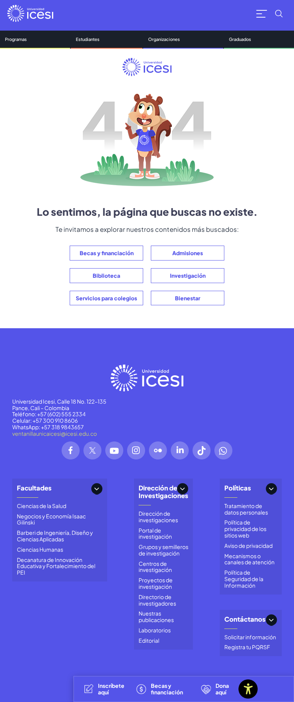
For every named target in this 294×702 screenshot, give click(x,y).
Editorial (149, 640)
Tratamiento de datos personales (246, 509)
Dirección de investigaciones (158, 516)
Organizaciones (164, 39)
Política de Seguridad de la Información (243, 579)
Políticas (237, 488)
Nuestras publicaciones (156, 616)
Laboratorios (155, 630)
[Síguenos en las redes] (71, 450)
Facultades (34, 488)
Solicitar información (250, 637)
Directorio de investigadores (157, 600)
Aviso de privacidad (248, 545)
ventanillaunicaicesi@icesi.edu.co (54, 433)
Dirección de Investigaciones (163, 492)
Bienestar (187, 298)
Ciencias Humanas (40, 549)
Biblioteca (106, 275)
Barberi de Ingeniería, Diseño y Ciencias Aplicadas (55, 535)
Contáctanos (245, 619)
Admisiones (187, 252)
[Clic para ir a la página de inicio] (30, 13)
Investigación (188, 275)
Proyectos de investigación (156, 583)
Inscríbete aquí (111, 688)
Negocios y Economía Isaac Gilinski (51, 519)
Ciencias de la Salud (41, 505)
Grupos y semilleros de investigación (163, 550)
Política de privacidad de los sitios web (245, 529)
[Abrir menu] (261, 14)
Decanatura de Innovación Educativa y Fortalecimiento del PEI (56, 566)
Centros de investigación (155, 566)
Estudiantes (88, 39)
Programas (16, 39)
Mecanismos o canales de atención (249, 559)
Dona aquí (222, 688)
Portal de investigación (155, 533)
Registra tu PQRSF (247, 646)
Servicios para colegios (106, 298)
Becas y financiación (107, 252)
